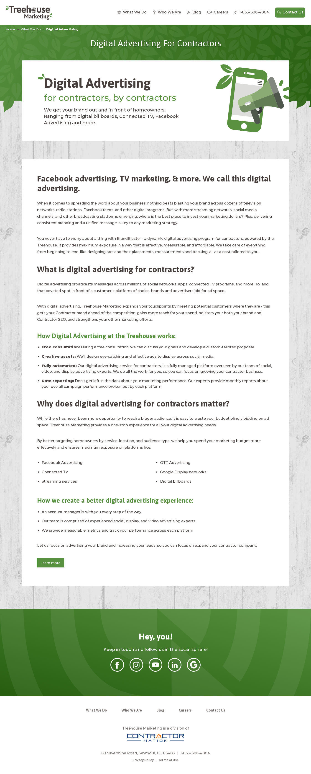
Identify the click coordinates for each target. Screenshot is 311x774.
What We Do (134, 12)
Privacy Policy (143, 760)
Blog (196, 12)
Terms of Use (168, 760)
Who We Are (169, 12)
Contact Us (292, 12)
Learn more (50, 563)
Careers (220, 12)
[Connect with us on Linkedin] (174, 670)
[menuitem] (132, 13)
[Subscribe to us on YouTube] (155, 670)
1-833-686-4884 (253, 12)
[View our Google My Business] (194, 670)
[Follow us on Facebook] (117, 670)
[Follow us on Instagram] (136, 670)
